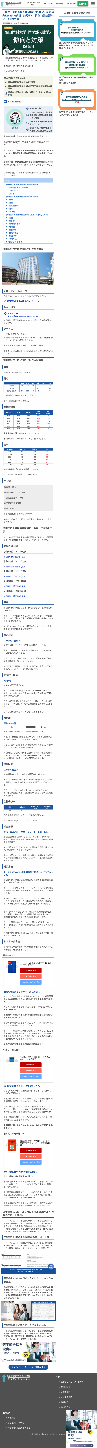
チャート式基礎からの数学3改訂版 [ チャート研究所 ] (35, 964)
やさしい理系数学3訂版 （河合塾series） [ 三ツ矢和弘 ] (35, 1058)
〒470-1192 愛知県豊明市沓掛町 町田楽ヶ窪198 (23, 315)
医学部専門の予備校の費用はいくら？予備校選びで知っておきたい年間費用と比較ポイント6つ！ (76, 45)
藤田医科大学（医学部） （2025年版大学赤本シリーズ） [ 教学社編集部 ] (35, 1143)
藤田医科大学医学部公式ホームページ (23, 301)
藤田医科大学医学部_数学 (14, 556)
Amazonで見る (31, 970)
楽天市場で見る (31, 976)
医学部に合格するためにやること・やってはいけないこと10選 (76, 113)
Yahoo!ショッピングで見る (31, 982)
